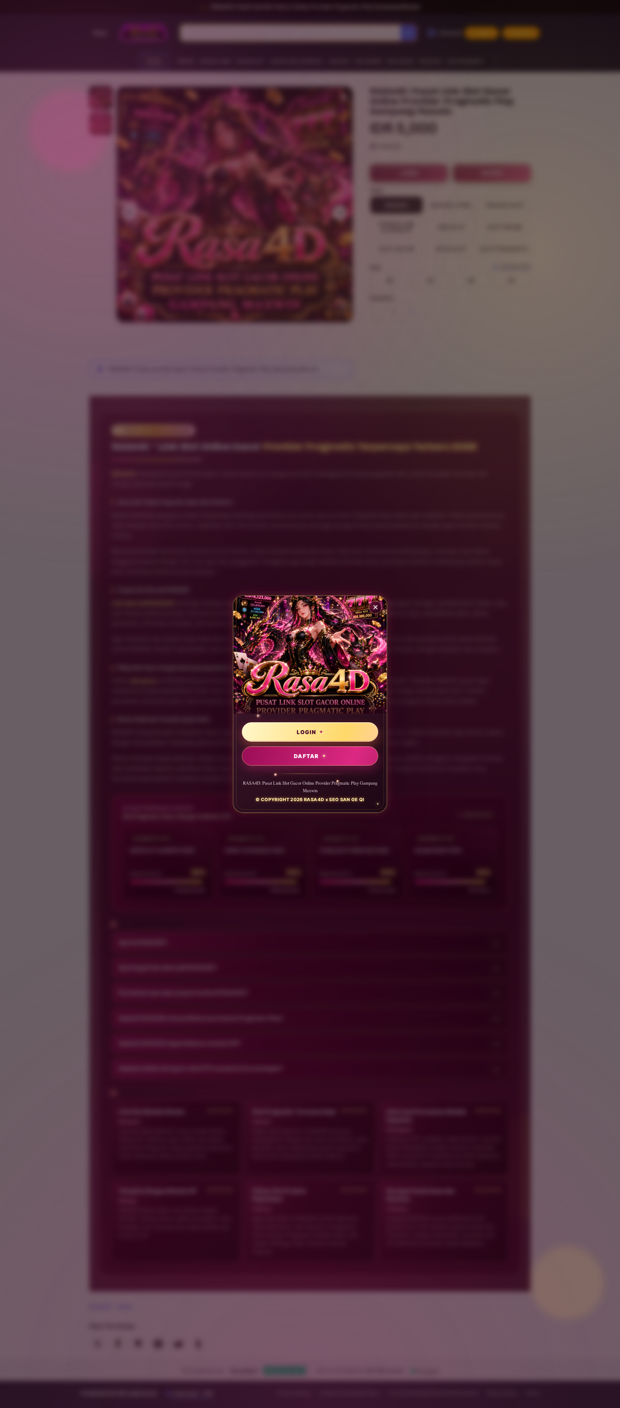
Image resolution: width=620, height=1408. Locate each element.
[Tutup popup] (375, 607)
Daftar (306, 755)
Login (306, 731)
